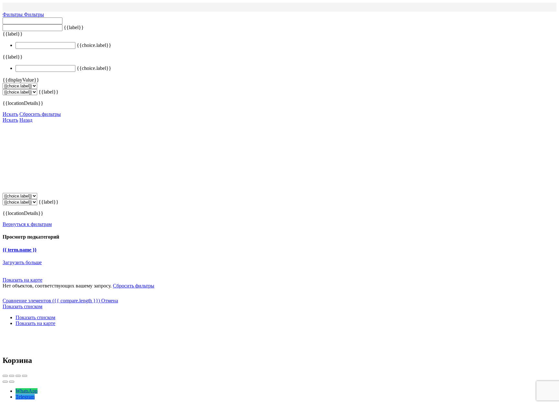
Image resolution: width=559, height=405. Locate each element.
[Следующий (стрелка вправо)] (11, 382)
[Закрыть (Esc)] (5, 376)
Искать (10, 114)
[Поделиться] (11, 376)
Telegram (25, 396)
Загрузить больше (22, 262)
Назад (25, 120)
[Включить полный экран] (18, 376)
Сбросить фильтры (40, 114)
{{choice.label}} (94, 45)
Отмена (109, 300)
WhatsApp (27, 391)
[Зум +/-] (24, 376)
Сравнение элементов (51, 300)
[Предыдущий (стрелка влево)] (5, 382)
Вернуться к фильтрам (27, 224)
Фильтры (13, 14)
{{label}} (74, 27)
